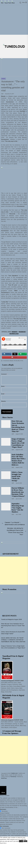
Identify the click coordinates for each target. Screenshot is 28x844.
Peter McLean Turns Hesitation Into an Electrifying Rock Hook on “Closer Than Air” (18, 426)
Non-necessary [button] (4, 826)
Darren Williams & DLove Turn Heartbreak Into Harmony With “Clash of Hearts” (18, 492)
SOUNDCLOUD (14, 333)
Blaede (11, 360)
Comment (4, 374)
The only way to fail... (19, 360)
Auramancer (7, 360)
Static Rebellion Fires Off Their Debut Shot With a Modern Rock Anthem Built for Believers (18, 460)
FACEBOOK (22, 332)
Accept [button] (21, 841)
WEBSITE (14, 332)
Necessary (5, 811)
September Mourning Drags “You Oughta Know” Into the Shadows (18, 508)
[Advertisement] (14, 20)
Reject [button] (25, 841)
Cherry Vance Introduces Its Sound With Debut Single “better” (13, 632)
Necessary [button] (3, 809)
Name (3, 386)
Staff (2, 93)
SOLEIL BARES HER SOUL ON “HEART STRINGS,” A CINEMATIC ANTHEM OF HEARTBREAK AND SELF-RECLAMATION (13, 639)
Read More (3, 843)
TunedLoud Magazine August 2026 (11, 619)
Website (3, 401)
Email (3, 394)
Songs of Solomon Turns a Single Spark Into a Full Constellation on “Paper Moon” (18, 443)
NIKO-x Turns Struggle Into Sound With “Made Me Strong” (17, 476)
